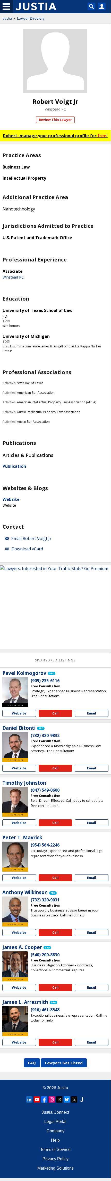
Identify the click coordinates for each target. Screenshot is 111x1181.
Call (55, 713)
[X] (74, 1099)
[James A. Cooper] (15, 964)
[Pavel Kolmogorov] (15, 690)
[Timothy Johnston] (15, 800)
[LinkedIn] (29, 1099)
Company (55, 1131)
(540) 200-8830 (45, 955)
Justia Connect (55, 1112)
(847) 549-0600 (45, 790)
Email (91, 713)
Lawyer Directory (31, 18)
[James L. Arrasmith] (15, 1019)
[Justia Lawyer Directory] (82, 1099)
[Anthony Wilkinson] (15, 909)
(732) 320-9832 (45, 735)
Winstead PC (55, 109)
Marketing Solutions (55, 1168)
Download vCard (27, 549)
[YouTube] (37, 1099)
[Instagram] (52, 1099)
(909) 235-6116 (45, 680)
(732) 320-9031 (45, 900)
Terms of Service (55, 1149)
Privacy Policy (55, 1159)
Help (55, 1140)
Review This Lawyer (55, 119)
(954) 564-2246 (45, 845)
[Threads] (59, 1099)
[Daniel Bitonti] (15, 745)
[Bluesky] (67, 1099)
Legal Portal (55, 1121)
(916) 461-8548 (45, 1009)
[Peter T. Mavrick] (15, 854)
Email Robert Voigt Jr (31, 538)
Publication (14, 466)
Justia (7, 18)
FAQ (32, 1062)
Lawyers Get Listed (64, 1062)
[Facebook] (44, 1099)
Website (11, 499)
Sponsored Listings (55, 660)
